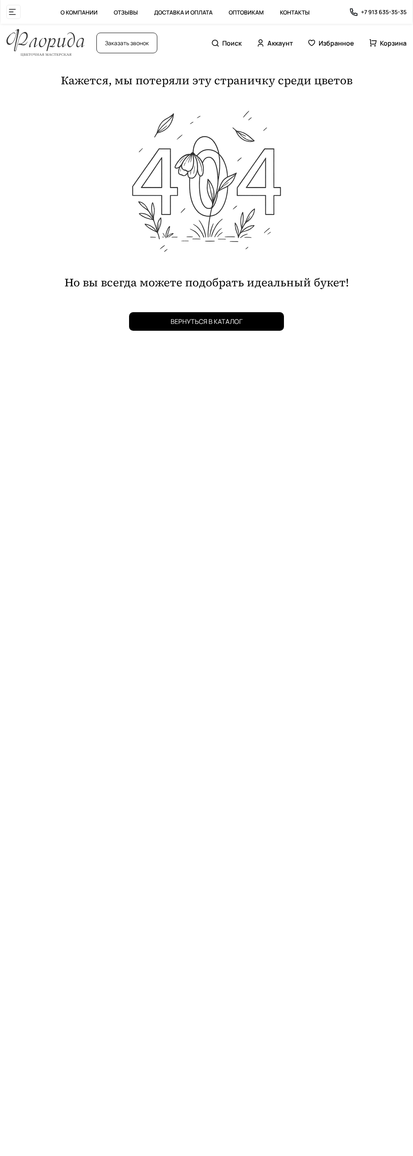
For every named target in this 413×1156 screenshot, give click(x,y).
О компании (79, 12)
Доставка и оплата (183, 12)
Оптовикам (246, 12)
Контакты (295, 12)
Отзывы (126, 12)
